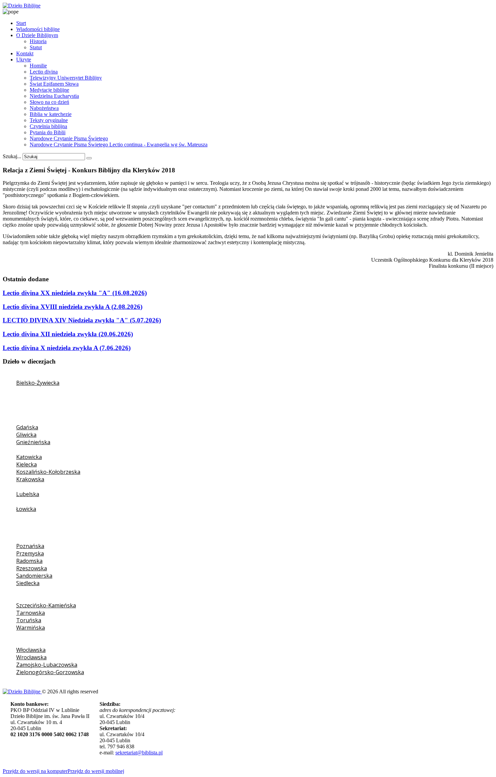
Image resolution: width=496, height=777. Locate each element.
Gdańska (27, 427)
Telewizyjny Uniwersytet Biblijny (66, 78)
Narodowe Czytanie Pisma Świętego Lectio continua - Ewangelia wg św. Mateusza (119, 144)
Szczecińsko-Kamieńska (46, 605)
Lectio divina (44, 72)
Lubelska (27, 494)
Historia (38, 41)
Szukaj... (12, 156)
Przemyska (30, 553)
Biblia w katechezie (51, 114)
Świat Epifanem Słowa (54, 84)
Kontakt (24, 53)
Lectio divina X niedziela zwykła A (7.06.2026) (67, 347)
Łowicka (26, 509)
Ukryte (23, 59)
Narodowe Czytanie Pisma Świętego (69, 138)
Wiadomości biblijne (38, 29)
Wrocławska (31, 657)
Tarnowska (30, 612)
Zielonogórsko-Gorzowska (50, 672)
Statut (36, 47)
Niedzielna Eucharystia (54, 96)
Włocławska (31, 650)
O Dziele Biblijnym (37, 35)
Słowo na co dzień (49, 102)
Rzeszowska (31, 568)
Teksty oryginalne (49, 120)
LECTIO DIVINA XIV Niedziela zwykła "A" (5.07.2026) (82, 320)
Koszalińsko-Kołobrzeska (48, 472)
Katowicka (29, 457)
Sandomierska (34, 575)
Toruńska (28, 620)
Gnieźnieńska (33, 442)
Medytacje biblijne (49, 90)
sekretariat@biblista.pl (139, 752)
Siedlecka (27, 583)
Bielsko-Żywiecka (37, 382)
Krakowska (30, 479)
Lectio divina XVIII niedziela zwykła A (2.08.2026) (72, 306)
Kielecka (26, 464)
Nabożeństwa (44, 108)
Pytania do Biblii (47, 132)
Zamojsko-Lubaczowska (46, 664)
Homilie (38, 65)
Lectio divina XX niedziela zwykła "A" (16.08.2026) (75, 292)
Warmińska (30, 627)
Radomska (29, 561)
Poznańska (30, 546)
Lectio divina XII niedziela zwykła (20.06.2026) (68, 334)
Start (21, 23)
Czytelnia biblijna (48, 126)
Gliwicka (26, 434)
